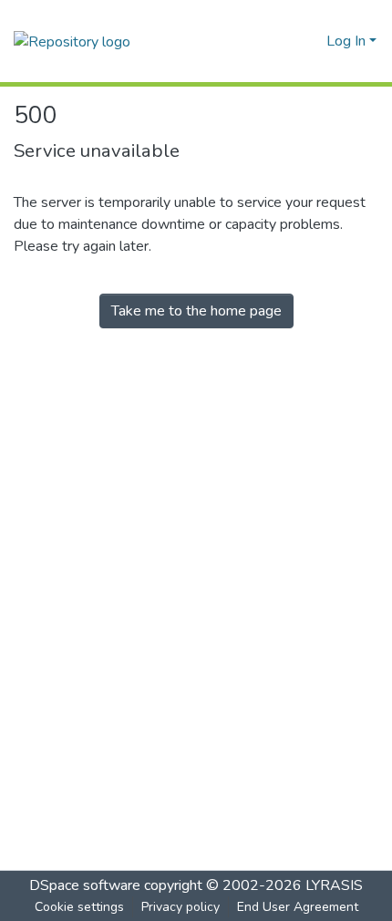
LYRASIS (334, 885)
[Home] (72, 40)
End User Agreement (297, 907)
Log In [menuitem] (346, 41)
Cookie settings (79, 907)
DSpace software (84, 885)
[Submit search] (283, 41)
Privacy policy (180, 907)
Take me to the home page (196, 311)
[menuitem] (309, 41)
